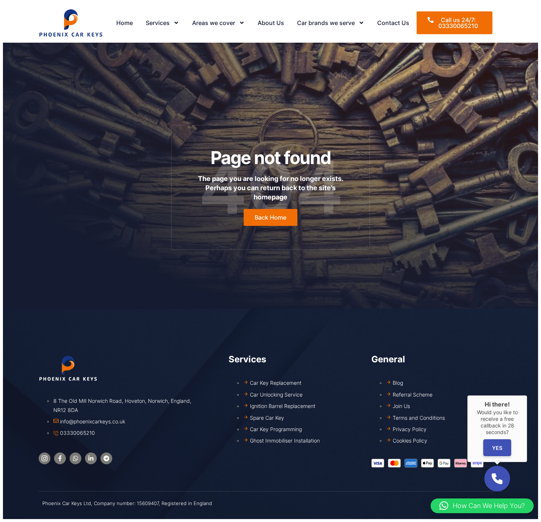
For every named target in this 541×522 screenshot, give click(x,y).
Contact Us (393, 22)
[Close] (527, 395)
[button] (482, 505)
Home (124, 22)
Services (158, 22)
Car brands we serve (326, 22)
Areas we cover (213, 22)
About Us (271, 22)
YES (497, 448)
